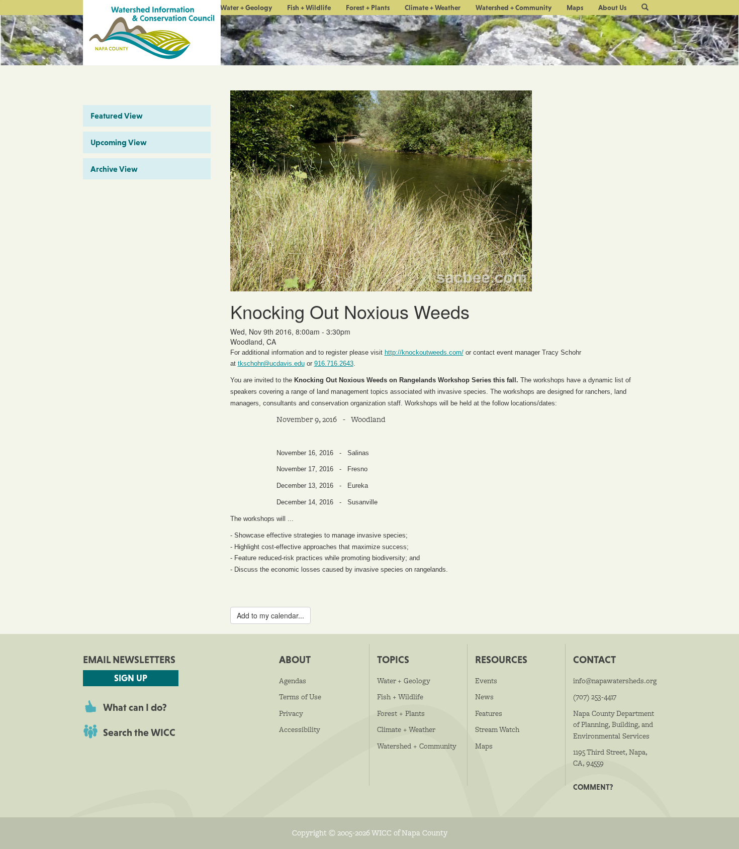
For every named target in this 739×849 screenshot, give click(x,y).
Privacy (291, 713)
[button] (645, 7)
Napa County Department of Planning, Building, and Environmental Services (613, 724)
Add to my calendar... (270, 615)
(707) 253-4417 (594, 697)
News (484, 697)
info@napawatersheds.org (615, 681)
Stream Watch (497, 729)
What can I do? (135, 707)
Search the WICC (139, 732)
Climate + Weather (432, 8)
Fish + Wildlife (309, 8)
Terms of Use (300, 697)
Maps (575, 8)
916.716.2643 (333, 363)
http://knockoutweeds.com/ (424, 352)
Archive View (114, 168)
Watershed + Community (513, 8)
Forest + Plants (368, 8)
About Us (612, 8)
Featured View (116, 115)
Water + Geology (246, 8)
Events (486, 681)
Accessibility (299, 729)
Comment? (593, 787)
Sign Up (130, 678)
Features (488, 713)
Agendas (292, 681)
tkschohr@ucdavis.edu (271, 363)
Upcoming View (118, 142)
